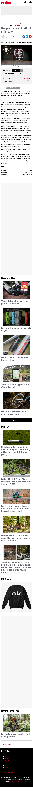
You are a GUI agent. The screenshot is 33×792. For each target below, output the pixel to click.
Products (15, 18)
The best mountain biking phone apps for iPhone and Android (15, 385)
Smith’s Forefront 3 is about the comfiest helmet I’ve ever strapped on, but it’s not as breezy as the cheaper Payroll (16, 508)
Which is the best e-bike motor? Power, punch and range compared (15, 302)
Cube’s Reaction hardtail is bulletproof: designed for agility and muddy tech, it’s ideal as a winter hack (15, 538)
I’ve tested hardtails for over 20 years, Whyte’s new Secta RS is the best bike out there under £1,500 (16, 481)
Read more (16, 420)
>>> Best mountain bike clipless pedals (13, 99)
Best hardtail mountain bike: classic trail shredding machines (15, 735)
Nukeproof (27, 78)
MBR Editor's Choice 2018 (12, 87)
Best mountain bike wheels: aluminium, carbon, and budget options (14, 412)
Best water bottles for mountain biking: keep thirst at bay (15, 358)
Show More (7, 744)
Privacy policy (21, 781)
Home (3, 18)
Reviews (8, 18)
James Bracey (10, 36)
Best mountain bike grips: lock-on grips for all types (16, 329)
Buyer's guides (8, 278)
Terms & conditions (13, 781)
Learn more (20, 25)
